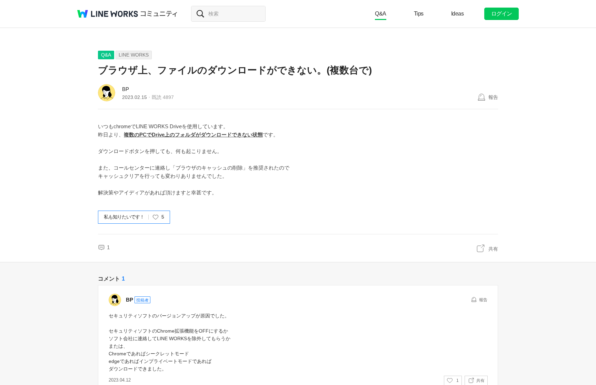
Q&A (380, 14)
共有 (493, 249)
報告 (493, 97)
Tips (419, 14)
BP (125, 89)
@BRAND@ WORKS (107, 14)
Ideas (457, 14)
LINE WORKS (134, 55)
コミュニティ (159, 14)
